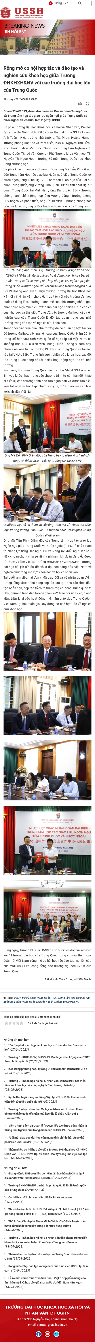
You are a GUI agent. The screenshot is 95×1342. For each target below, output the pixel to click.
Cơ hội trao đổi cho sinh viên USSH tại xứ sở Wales (40, 1197)
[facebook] (38, 1334)
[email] (56, 1334)
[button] (58, 3)
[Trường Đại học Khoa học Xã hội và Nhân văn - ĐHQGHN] (5, 12)
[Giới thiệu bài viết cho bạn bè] (74, 103)
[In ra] (80, 103)
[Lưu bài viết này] (88, 103)
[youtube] (47, 1334)
